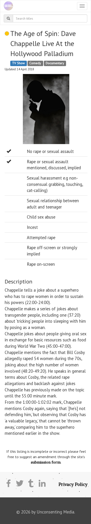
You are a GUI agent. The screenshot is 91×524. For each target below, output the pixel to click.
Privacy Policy (73, 484)
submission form (46, 462)
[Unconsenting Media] (6, 6)
